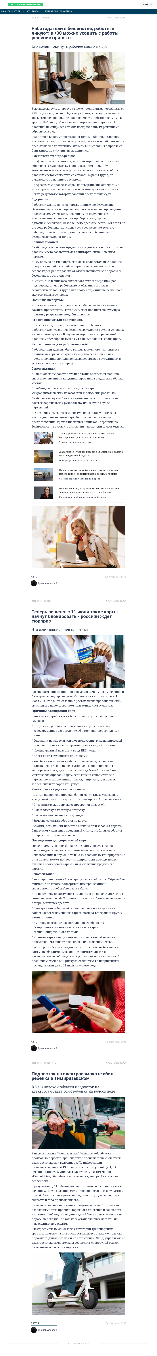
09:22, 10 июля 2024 (116, 1063)
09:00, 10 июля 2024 (116, 1344)
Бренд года (33, 11)
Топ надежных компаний (58, 11)
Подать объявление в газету (25, 4)
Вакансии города (10, 11)
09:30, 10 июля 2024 (116, 601)
